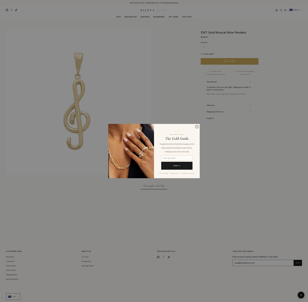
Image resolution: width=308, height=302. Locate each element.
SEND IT (176, 165)
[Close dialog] (197, 126)
